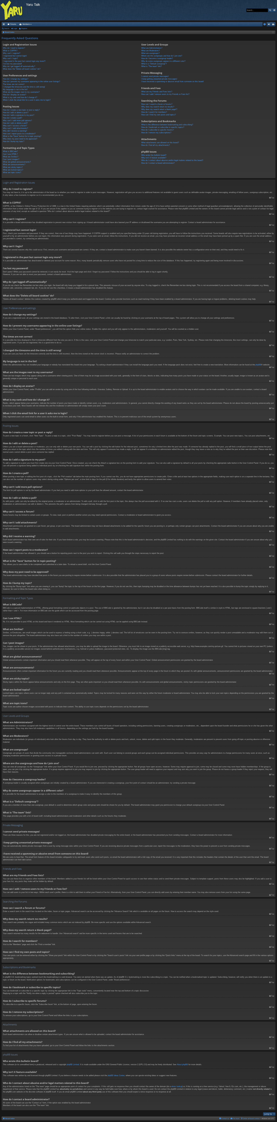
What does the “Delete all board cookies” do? (21, 69)
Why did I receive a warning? (15, 131)
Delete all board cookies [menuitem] (251, 1118)
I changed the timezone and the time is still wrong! (24, 87)
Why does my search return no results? (157, 107)
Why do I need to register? (14, 48)
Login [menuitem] (269, 24)
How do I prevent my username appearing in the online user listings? (31, 81)
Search (270, 10)
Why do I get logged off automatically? (19, 66)
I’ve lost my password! (12, 64)
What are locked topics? (13, 170)
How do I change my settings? (15, 79)
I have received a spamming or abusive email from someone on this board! (172, 81)
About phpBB (182, 1064)
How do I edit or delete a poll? (15, 123)
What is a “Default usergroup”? (154, 64)
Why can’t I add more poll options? (17, 120)
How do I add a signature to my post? (18, 115)
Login (15, 28)
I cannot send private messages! (155, 76)
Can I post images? (11, 159)
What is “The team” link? (151, 66)
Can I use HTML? (10, 154)
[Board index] (13, 10)
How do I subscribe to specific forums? (157, 130)
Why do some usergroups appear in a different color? (163, 61)
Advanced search (274, 10)
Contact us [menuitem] (225, 1118)
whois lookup (176, 1086)
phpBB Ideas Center (116, 1075)
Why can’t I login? (10, 58)
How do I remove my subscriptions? (156, 132)
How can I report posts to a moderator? (19, 134)
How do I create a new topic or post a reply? (21, 110)
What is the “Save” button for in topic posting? (22, 136)
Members (26, 24)
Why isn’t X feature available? (153, 158)
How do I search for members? (154, 112)
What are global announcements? (17, 162)
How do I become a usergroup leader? (157, 58)
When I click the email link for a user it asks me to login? (26, 100)
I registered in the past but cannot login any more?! (24, 61)
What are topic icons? (12, 172)
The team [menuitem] (236, 1118)
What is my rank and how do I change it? (20, 97)
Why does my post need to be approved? (20, 139)
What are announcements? (14, 164)
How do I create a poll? (12, 118)
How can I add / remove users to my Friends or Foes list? (165, 94)
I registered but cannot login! (15, 56)
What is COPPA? (10, 51)
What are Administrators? (151, 48)
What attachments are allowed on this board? (160, 142)
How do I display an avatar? (14, 95)
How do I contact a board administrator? (158, 163)
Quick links (4, 24)
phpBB (258, 365)
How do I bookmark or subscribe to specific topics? (162, 127)
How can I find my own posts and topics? (158, 115)
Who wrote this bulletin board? (153, 155)
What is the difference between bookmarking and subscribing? (167, 125)
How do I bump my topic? (13, 141)
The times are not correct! (14, 84)
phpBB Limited (73, 1064)
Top (272, 198)
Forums (13, 24)
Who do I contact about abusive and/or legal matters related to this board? (172, 160)
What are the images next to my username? (21, 92)
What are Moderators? (150, 51)
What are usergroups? (150, 53)
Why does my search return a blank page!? (159, 109)
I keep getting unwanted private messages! (159, 79)
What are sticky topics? (13, 167)
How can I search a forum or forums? (156, 104)
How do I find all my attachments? (155, 145)
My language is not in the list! (15, 89)
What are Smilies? (10, 157)
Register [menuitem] (273, 24)
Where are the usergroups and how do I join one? (161, 56)
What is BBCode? (10, 151)
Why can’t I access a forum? (15, 126)
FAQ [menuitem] (265, 24)
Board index (10, 1118)
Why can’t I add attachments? (15, 128)
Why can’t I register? (11, 53)
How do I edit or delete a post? (15, 112)
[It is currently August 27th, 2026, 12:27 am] (273, 32)
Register (24, 28)
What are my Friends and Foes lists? (156, 92)
